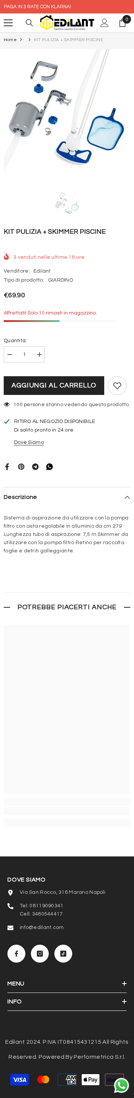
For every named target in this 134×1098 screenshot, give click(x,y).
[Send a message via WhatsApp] (121, 1085)
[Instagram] (40, 954)
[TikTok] (63, 954)
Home (10, 39)
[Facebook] (7, 466)
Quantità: (15, 340)
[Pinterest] (21, 466)
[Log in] (104, 23)
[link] (67, 811)
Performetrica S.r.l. (99, 1057)
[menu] (8, 22)
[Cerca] (29, 22)
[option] (67, 112)
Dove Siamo (29, 442)
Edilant (42, 271)
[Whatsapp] (49, 466)
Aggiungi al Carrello (54, 385)
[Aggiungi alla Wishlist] (117, 385)
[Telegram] (35, 466)
